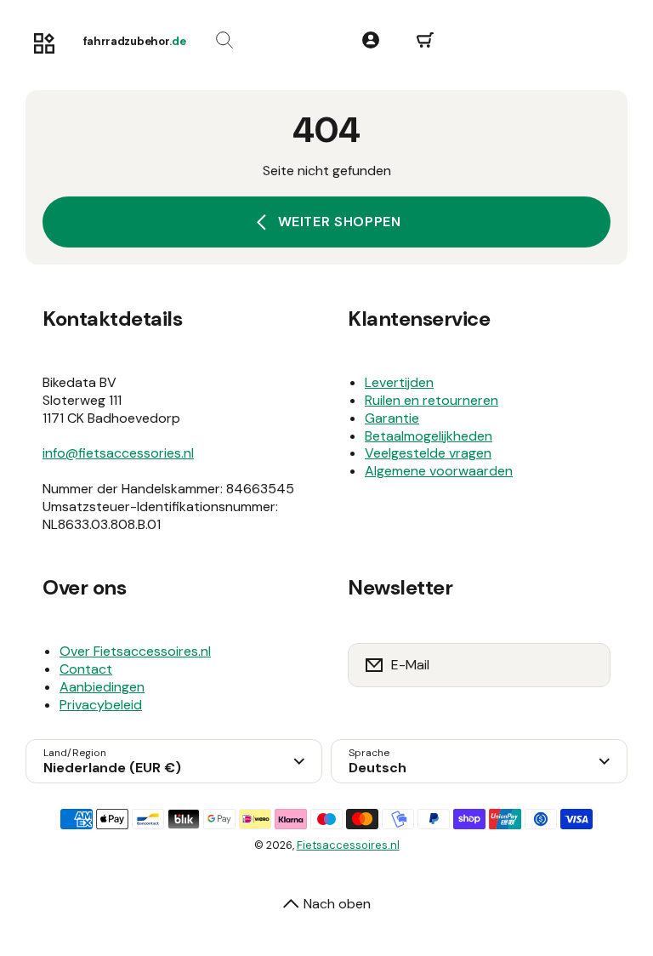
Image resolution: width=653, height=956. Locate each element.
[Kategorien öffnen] (44, 44)
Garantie (392, 418)
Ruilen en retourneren (431, 400)
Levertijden (399, 382)
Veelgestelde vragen (428, 453)
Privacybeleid (101, 705)
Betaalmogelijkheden (428, 436)
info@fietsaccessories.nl (118, 453)
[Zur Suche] (224, 41)
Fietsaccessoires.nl (348, 845)
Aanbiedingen (102, 687)
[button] (425, 41)
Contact (86, 669)
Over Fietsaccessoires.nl (135, 651)
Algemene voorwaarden (439, 471)
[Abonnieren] (586, 665)
